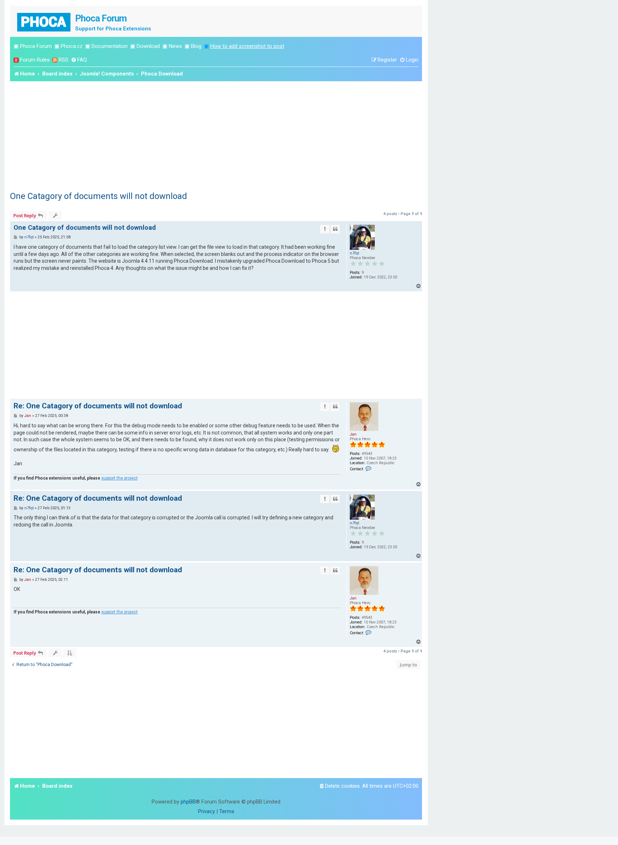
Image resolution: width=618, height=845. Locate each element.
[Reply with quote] (335, 229)
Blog (196, 46)
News (175, 46)
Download (148, 46)
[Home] (44, 21)
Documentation (110, 46)
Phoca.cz (72, 46)
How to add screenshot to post (247, 46)
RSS (63, 60)
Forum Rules (35, 60)
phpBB (188, 801)
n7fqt (354, 253)
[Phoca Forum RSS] (54, 60)
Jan (353, 434)
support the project (119, 478)
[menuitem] (79, 60)
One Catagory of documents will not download (98, 196)
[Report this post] (324, 229)
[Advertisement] (216, 135)
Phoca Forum (36, 46)
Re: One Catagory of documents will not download (98, 406)
